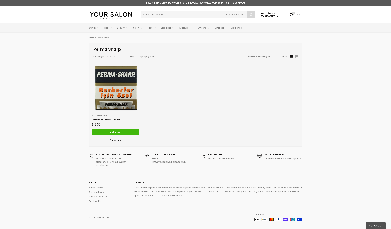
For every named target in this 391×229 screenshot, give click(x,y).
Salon (136, 27)
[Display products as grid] (291, 56)
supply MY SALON (99, 116)
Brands (92, 27)
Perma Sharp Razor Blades (106, 119)
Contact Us (95, 201)
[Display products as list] (296, 56)
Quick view (115, 140)
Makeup (183, 27)
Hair (106, 27)
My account (268, 16)
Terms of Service (98, 196)
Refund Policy (96, 187)
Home (91, 37)
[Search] (251, 14)
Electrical (166, 27)
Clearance (236, 27)
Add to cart (115, 132)
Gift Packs (220, 27)
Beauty (121, 27)
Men (150, 27)
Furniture (201, 27)
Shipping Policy (96, 192)
